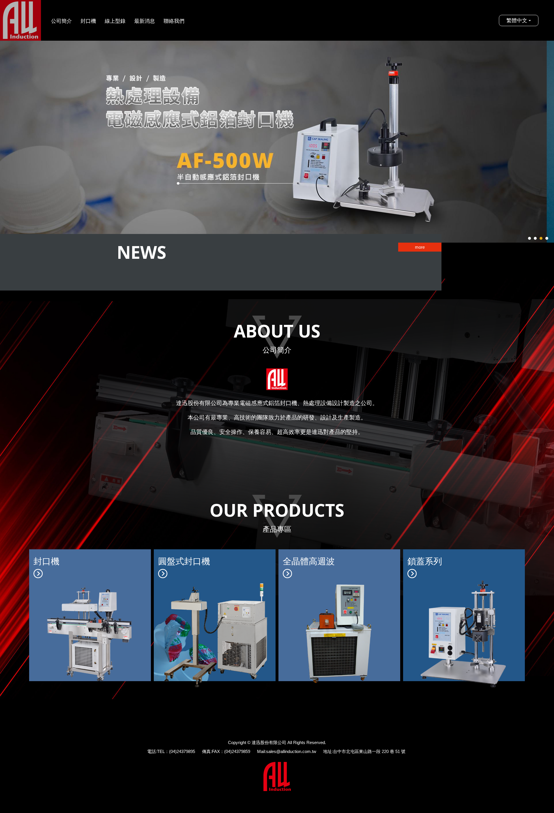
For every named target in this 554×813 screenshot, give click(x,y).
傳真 (206, 751)
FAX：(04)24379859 (231, 751)
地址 (327, 751)
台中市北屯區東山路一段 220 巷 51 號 (369, 751)
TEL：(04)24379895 (176, 751)
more (420, 247)
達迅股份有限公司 (20, 20)
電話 (151, 751)
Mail (261, 751)
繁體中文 (516, 20)
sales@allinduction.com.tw (291, 751)
